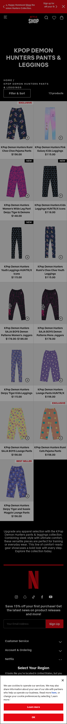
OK (33, 717)
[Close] (63, 680)
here (54, 692)
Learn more (33, 706)
